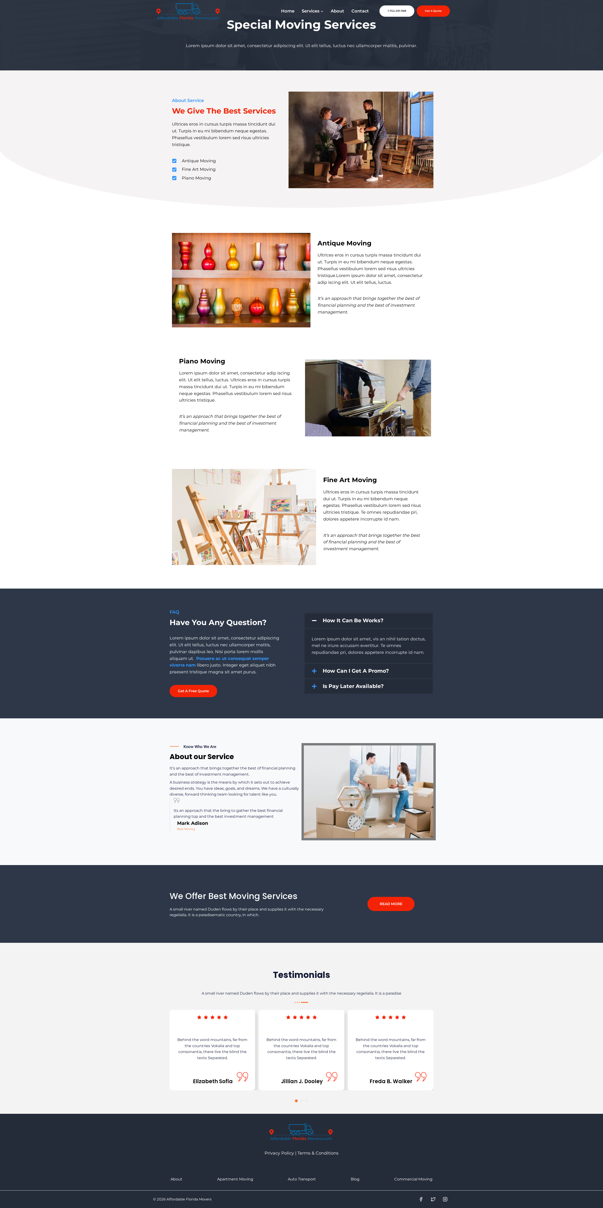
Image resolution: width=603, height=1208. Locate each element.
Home (287, 11)
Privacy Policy (279, 1153)
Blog (355, 1179)
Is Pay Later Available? (353, 686)
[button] (369, 620)
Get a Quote (433, 10)
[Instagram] (445, 1199)
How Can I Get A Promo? (356, 671)
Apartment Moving (235, 1179)
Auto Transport (302, 1179)
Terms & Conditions (317, 1153)
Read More (391, 904)
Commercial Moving (413, 1179)
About (337, 11)
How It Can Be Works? (353, 620)
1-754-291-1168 (397, 10)
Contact (360, 11)
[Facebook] (421, 1199)
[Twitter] (433, 1199)
